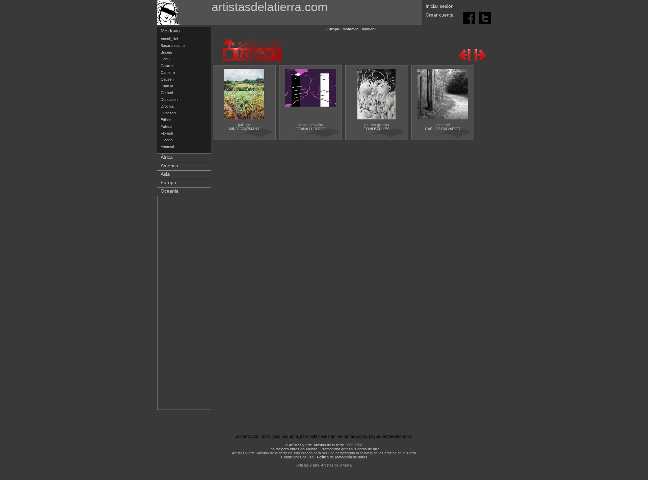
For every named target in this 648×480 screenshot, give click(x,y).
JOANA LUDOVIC (310, 129)
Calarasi (167, 66)
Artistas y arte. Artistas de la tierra (316, 445)
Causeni (167, 79)
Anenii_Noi (169, 39)
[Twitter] (485, 18)
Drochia (167, 106)
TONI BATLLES (376, 129)
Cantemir (168, 72)
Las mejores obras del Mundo (293, 449)
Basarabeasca (173, 46)
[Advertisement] (184, 304)
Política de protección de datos (342, 457)
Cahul (165, 59)
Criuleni (167, 93)
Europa (168, 182)
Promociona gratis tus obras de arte (350, 449)
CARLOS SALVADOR (442, 129)
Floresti (167, 133)
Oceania (170, 191)
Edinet (166, 120)
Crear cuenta (440, 15)
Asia (165, 174)
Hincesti (167, 147)
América (169, 165)
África (167, 157)
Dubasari (168, 113)
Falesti (166, 126)
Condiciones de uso (297, 457)
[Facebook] (469, 18)
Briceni (166, 52)
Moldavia (170, 30)
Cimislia (167, 86)
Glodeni (167, 140)
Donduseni (169, 99)
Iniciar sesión (440, 6)
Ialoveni (369, 29)
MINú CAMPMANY (244, 129)
